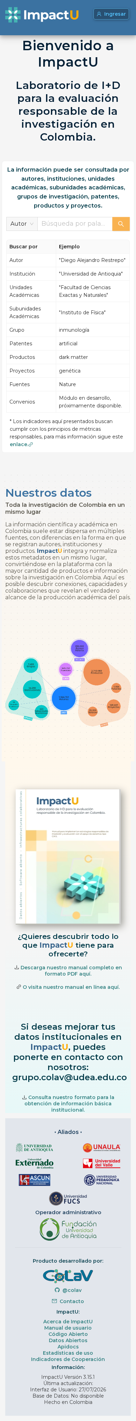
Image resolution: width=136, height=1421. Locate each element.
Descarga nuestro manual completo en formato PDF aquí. (71, 970)
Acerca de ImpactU (68, 1321)
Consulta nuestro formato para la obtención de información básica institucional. (69, 1103)
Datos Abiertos (68, 1340)
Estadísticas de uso (68, 1353)
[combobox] (75, 224)
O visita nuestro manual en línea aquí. (71, 987)
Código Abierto (68, 1334)
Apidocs (68, 1347)
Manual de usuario (68, 1328)
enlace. (19, 444)
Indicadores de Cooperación (68, 1359)
